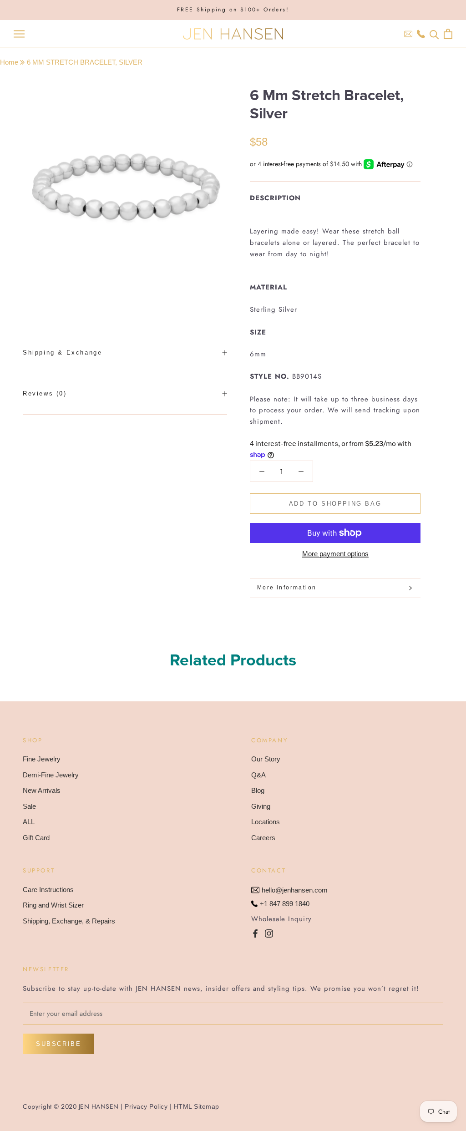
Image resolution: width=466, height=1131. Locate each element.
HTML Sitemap (196, 1106)
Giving (260, 806)
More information (286, 587)
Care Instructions (48, 889)
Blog (257, 790)
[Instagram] (269, 933)
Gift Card (36, 838)
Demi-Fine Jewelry (51, 775)
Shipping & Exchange (62, 352)
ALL (29, 822)
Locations (265, 822)
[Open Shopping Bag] (448, 34)
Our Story (265, 759)
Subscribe (58, 1043)
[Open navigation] (19, 34)
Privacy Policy (146, 1106)
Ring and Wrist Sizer (53, 905)
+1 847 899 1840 (284, 904)
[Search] (434, 34)
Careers (263, 838)
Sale (29, 806)
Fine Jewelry (42, 759)
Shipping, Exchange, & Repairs (69, 921)
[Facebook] (255, 933)
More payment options (335, 554)
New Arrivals (42, 790)
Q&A (258, 775)
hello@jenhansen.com (295, 890)
